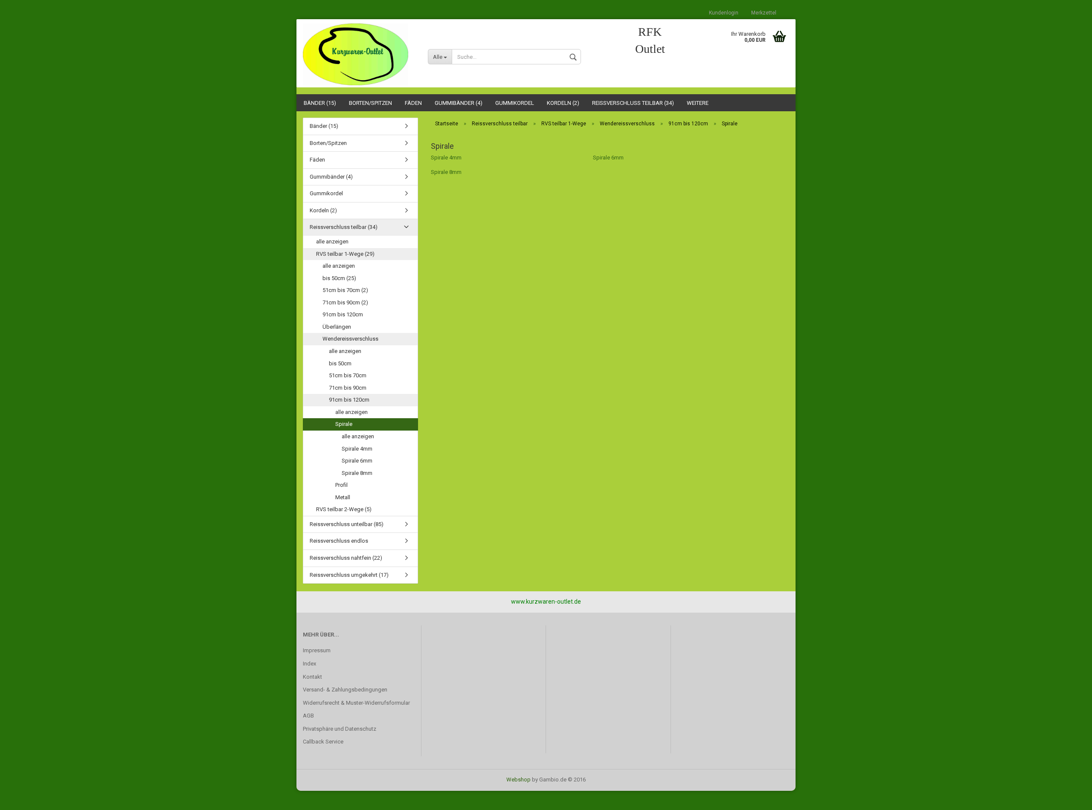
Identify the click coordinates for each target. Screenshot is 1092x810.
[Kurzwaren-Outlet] (359, 54)
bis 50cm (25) (339, 278)
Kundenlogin (723, 13)
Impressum (317, 650)
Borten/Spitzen (370, 103)
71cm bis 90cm (347, 388)
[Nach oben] (1068, 797)
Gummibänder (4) (458, 103)
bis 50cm (340, 363)
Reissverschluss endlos (339, 541)
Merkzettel (763, 13)
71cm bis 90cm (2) (345, 302)
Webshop (518, 779)
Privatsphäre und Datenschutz (339, 729)
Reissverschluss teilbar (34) (633, 103)
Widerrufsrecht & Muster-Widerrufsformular (356, 703)
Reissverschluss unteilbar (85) (346, 524)
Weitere (698, 103)
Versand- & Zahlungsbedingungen (345, 689)
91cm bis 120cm (342, 314)
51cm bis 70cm (347, 375)
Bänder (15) (320, 103)
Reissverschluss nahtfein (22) (346, 558)
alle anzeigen (332, 241)
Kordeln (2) (563, 103)
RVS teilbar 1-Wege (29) (345, 254)
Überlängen (336, 327)
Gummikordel (514, 103)
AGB (308, 715)
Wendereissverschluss (350, 339)
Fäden (413, 103)
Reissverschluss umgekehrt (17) (349, 575)
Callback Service (323, 741)
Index (309, 663)
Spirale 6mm (608, 157)
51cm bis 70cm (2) (345, 290)
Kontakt (312, 677)
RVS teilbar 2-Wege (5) (344, 509)
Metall (342, 497)
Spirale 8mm (446, 172)
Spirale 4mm (446, 157)
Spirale (343, 424)
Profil (341, 485)
